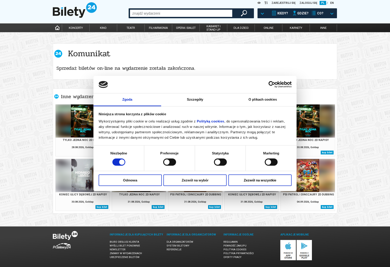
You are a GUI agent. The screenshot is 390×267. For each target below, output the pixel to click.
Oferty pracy (232, 257)
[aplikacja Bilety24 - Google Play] (304, 259)
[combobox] (181, 13)
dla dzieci (241, 27)
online (269, 27)
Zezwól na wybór (195, 180)
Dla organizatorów (180, 241)
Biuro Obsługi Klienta (124, 241)
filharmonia (158, 27)
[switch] (169, 162)
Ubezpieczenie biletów (124, 257)
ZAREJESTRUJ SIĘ (284, 3)
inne (323, 27)
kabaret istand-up (214, 28)
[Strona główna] (75, 16)
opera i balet (186, 27)
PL (323, 3)
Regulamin (230, 241)
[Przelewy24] (62, 250)
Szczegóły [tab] (195, 99)
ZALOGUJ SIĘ (308, 3)
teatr (131, 27)
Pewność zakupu (234, 245)
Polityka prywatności (238, 253)
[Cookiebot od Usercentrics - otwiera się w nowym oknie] (272, 84)
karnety (296, 27)
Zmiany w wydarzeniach (126, 253)
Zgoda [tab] (127, 99)
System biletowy (178, 245)
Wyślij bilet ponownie (125, 245)
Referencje (174, 249)
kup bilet (327, 152)
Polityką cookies (210, 121)
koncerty (76, 27)
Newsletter (117, 249)
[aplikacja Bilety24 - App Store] (288, 259)
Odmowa (130, 180)
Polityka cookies (234, 249)
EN (332, 3)
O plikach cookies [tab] (262, 99)
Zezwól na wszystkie (260, 180)
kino (103, 27)
